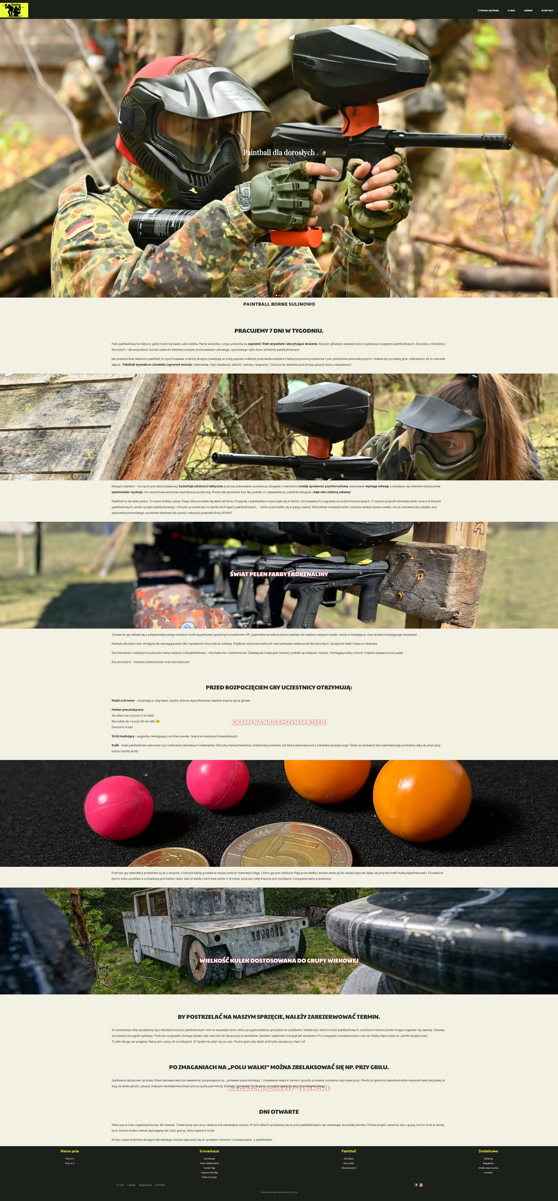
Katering (488, 1159)
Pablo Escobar (209, 1177)
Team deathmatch (209, 1163)
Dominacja (209, 1159)
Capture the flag (209, 1173)
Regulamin (488, 1163)
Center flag (209, 1168)
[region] (279, 158)
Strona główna (488, 11)
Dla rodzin (349, 1163)
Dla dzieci (349, 1159)
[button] (3, 158)
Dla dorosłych (348, 1168)
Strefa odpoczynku (488, 1168)
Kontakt (547, 11)
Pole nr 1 (69, 1159)
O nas (511, 11)
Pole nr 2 (69, 1163)
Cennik (528, 11)
